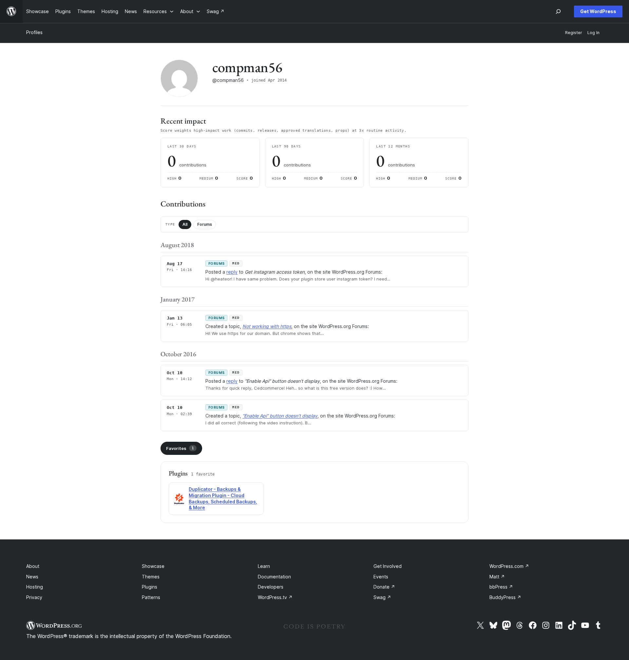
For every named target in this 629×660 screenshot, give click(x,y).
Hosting (34, 587)
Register (573, 32)
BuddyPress (505, 597)
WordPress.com (509, 566)
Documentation (274, 576)
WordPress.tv (275, 597)
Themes (151, 576)
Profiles (34, 32)
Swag (382, 597)
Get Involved (387, 566)
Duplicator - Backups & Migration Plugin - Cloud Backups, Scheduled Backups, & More (223, 498)
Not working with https (266, 326)
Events (380, 576)
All (184, 224)
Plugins (149, 587)
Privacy (34, 597)
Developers (270, 587)
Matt (497, 576)
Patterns (151, 597)
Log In (593, 32)
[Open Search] (558, 11)
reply (232, 272)
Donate (384, 587)
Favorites (180, 448)
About (32, 566)
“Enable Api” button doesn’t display (279, 415)
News (32, 576)
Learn (264, 566)
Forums (204, 224)
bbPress (501, 587)
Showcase (153, 566)
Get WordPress (598, 11)
